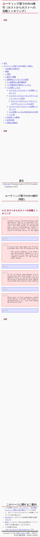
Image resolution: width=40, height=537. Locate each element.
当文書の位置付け (12, 69)
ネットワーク (24, 508)
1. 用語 (8, 74)
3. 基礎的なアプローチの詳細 (16, 80)
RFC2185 (7, 184)
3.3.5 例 (12, 115)
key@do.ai (22, 533)
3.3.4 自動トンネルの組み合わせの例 (23, 112)
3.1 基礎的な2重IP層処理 (16, 82)
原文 (5, 63)
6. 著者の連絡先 (11, 123)
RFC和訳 (34, 508)
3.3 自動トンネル (13, 88)
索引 (6, 522)
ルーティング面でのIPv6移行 (15, 510)
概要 (7, 71)
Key (14, 508)
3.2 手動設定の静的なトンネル (19, 85)
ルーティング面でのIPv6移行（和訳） (19, 66)
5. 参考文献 (9, 120)
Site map (8, 517)
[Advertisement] (20, 42)
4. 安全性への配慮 (12, 117)
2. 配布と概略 (10, 77)
